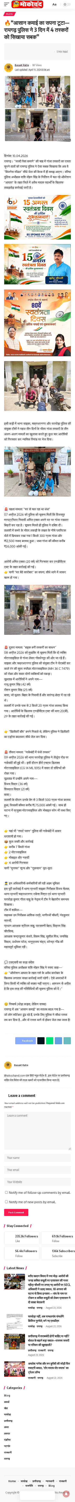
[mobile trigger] (7, 4)
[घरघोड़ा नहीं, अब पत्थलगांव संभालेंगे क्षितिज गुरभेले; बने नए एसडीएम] (14, 1322)
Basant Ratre (22, 65)
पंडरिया (7, 1439)
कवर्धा (6, 1401)
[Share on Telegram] (33, 48)
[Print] (46, 48)
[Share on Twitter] (20, 48)
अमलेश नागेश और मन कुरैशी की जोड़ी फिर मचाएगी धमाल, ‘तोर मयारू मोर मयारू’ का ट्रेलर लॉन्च (49, 1368)
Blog (9, 14)
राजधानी (42, 1350)
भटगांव (7, 1446)
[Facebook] (59, 1065)
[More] (13, 55)
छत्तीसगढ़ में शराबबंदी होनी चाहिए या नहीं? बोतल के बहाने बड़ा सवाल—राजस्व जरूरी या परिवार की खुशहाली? (48, 1340)
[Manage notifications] (66, 1494)
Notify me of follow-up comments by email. (40, 1193)
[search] (47, 4)
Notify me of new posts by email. (32, 1202)
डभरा (6, 1427)
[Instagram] (69, 1065)
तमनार (7, 1433)
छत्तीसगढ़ (32, 1350)
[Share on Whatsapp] (26, 48)
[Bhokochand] (27, 4)
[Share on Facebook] (13, 48)
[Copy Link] (39, 48)
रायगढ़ (39, 1307)
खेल (6, 1408)
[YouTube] (64, 1065)
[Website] (54, 1065)
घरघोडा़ (31, 1307)
